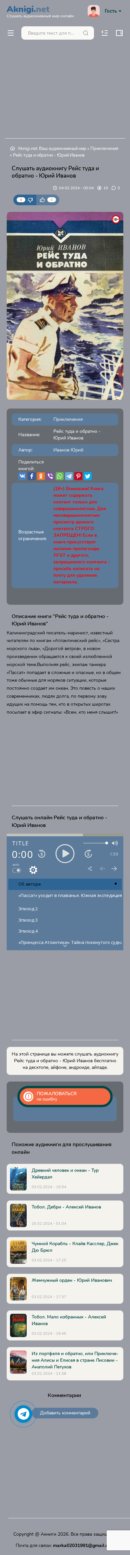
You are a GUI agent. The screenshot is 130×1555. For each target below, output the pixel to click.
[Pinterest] (78, 476)
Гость (111, 11)
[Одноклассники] (41, 476)
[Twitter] (88, 476)
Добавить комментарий (65, 1413)
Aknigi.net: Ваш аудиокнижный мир (52, 149)
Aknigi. (40, 10)
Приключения (104, 149)
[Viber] (50, 476)
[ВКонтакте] (22, 476)
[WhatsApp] (60, 476)
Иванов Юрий (68, 450)
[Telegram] (69, 476)
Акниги (48, 1534)
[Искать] (85, 33)
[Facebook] (32, 476)
